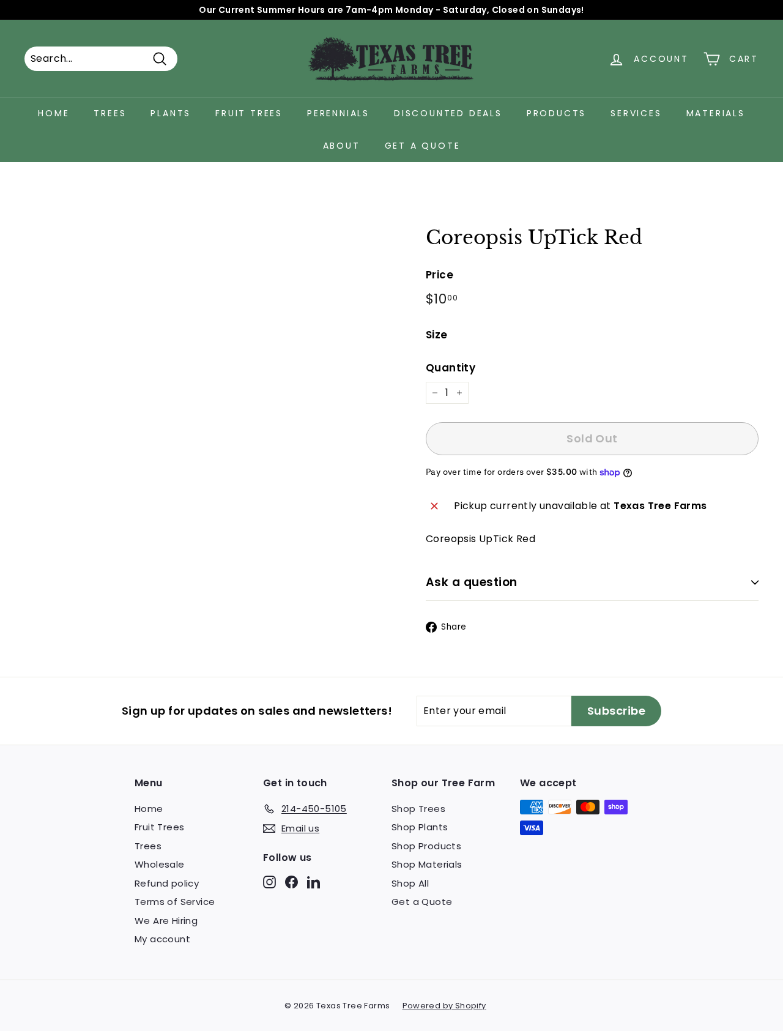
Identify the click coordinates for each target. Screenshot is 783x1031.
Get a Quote (423, 146)
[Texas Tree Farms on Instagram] (269, 881)
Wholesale (160, 864)
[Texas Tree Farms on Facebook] (291, 881)
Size (437, 334)
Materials (715, 113)
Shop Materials (427, 864)
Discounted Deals (448, 113)
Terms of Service (175, 901)
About (341, 146)
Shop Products (426, 845)
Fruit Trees (249, 113)
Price (439, 274)
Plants (170, 113)
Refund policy (167, 883)
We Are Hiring (166, 920)
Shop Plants (420, 827)
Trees (110, 113)
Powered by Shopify (444, 1005)
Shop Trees (418, 808)
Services (635, 113)
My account (162, 938)
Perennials (338, 113)
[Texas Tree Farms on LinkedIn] (313, 881)
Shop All (410, 883)
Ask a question (472, 582)
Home (53, 113)
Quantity (450, 367)
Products (556, 113)
